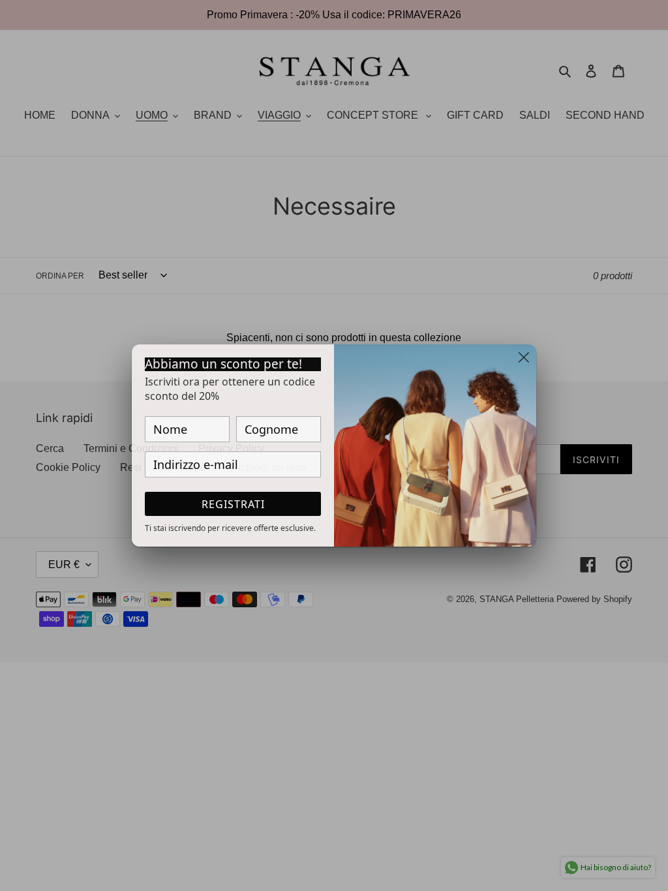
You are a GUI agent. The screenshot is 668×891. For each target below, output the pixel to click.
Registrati (233, 504)
